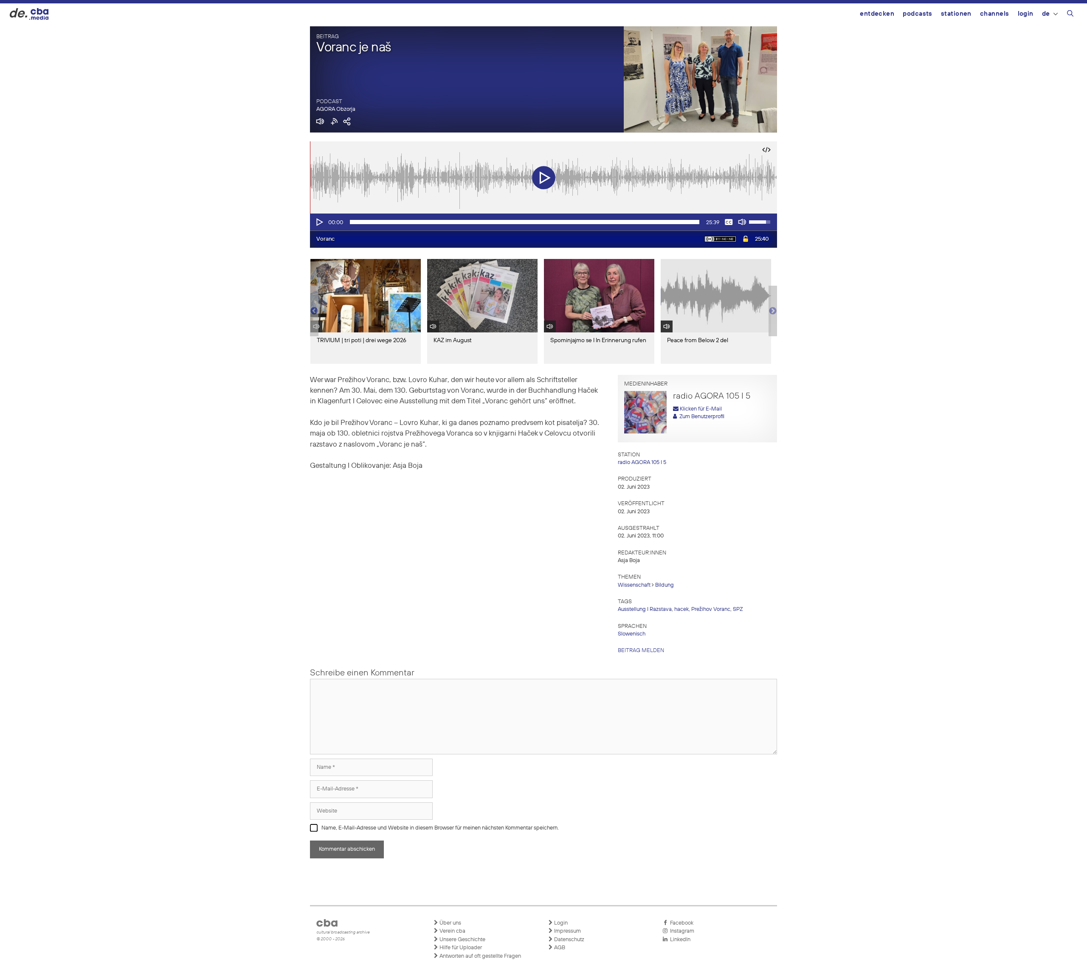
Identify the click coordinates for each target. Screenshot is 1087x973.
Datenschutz (568, 939)
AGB (559, 948)
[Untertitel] (728, 222)
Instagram (680, 931)
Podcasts (917, 14)
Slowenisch (631, 634)
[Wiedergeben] (319, 222)
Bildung (664, 585)
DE (1046, 14)
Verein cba (451, 931)
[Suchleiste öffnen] (1070, 14)
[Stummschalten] (742, 222)
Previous (314, 311)
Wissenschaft (634, 585)
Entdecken (877, 14)
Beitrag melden (641, 650)
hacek (681, 609)
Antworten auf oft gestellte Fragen (479, 956)
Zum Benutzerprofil (700, 416)
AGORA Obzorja (335, 109)
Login (1025, 14)
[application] (543, 222)
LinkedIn (678, 939)
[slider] (524, 222)
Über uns (449, 923)
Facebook (680, 923)
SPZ (738, 609)
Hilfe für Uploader (460, 948)
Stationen (956, 14)
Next (773, 311)
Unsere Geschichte (461, 939)
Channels (994, 14)
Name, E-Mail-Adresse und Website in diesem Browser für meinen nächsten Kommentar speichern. (440, 828)
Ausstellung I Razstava (645, 609)
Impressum (567, 931)
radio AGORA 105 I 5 (642, 462)
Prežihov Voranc (710, 609)
